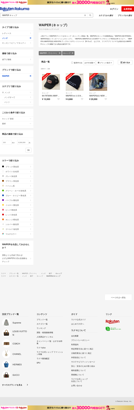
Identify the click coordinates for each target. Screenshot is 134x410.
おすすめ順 (89, 62)
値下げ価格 (6, 59)
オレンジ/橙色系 (12, 219)
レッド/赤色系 (11, 214)
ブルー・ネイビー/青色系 (15, 195)
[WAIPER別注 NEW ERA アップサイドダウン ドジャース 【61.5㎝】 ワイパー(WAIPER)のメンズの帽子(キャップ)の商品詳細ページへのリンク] (98, 82)
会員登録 (128, 8)
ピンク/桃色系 (11, 210)
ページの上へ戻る (118, 297)
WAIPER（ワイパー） (49, 53)
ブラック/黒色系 (12, 166)
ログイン (114, 8)
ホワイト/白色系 (12, 171)
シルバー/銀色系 (12, 224)
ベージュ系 (10, 185)
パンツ (7, 102)
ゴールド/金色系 (12, 229)
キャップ (67, 53)
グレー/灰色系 (11, 176)
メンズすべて (9, 97)
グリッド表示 (105, 62)
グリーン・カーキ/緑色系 (15, 190)
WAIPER (5, 76)
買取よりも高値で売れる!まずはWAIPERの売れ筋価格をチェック (14, 258)
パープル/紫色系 (12, 200)
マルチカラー (10, 234)
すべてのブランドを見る (12, 384)
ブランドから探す (125, 15)
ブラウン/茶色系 (12, 181)
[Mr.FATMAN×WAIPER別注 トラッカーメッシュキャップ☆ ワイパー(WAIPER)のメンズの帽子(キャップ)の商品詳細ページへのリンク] (51, 82)
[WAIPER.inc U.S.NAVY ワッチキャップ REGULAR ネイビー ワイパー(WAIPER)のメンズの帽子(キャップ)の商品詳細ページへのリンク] (75, 82)
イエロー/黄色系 (12, 205)
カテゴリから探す (106, 15)
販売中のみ (78, 62)
